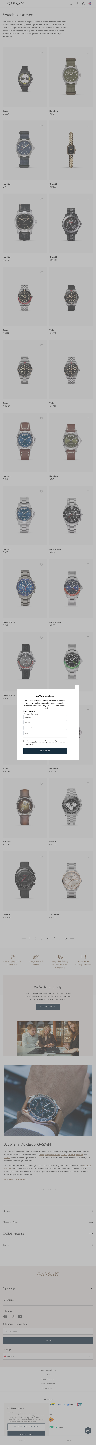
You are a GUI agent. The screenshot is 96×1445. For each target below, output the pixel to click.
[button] (77, 687)
